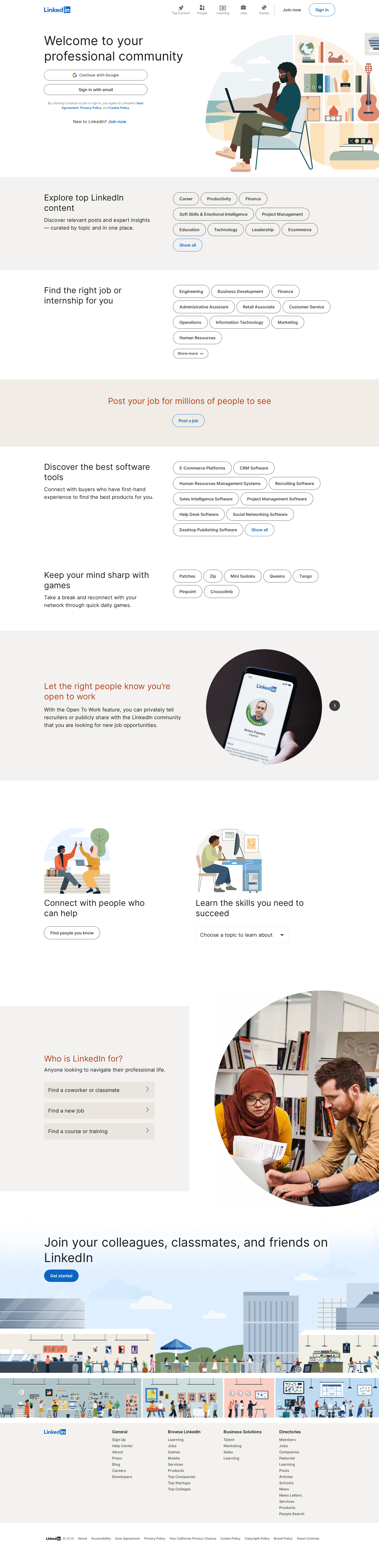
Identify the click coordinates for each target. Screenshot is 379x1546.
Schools (286, 1483)
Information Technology (239, 322)
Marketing (288, 322)
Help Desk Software (198, 514)
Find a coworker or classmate (84, 1090)
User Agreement (127, 1538)
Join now (292, 9)
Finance (253, 198)
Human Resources (197, 337)
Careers (119, 1470)
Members (287, 1439)
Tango (305, 576)
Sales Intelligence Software (206, 498)
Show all (187, 245)
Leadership (263, 229)
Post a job (188, 420)
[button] (95, 75)
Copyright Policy (257, 1538)
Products (176, 1470)
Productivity (219, 198)
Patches (187, 576)
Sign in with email (96, 89)
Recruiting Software (294, 483)
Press (117, 1458)
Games (174, 1452)
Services (175, 1464)
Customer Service (306, 306)
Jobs (172, 1446)
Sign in (322, 9)
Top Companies (181, 1476)
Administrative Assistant (203, 306)
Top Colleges (179, 1489)
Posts (284, 1470)
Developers (122, 1476)
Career (186, 198)
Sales (228, 1452)
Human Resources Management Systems (220, 483)
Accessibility (101, 1538)
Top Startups (179, 1483)
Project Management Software (277, 498)
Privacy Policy (90, 108)
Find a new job (66, 1111)
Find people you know (72, 932)
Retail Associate (259, 306)
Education (189, 229)
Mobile (174, 1458)
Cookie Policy (119, 108)
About (117, 1452)
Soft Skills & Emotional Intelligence (213, 214)
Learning (176, 1439)
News (284, 1489)
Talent (229, 1439)
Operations (190, 322)
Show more (188, 353)
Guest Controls (308, 1538)
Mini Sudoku (242, 576)
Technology (225, 229)
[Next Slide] (334, 705)
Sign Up (119, 1439)
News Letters (290, 1495)
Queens (277, 576)
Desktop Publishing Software (208, 529)
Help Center (122, 1446)
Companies (289, 1452)
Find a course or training (78, 1131)
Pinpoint (187, 591)
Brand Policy (283, 1538)
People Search (291, 1514)
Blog (116, 1464)
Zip (213, 576)
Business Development (240, 291)
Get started (61, 1275)
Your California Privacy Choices (192, 1538)
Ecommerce (299, 229)
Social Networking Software (260, 514)
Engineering (191, 291)
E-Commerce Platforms (202, 468)
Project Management (282, 214)
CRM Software (254, 468)
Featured (287, 1458)
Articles (286, 1476)
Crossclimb (221, 591)
